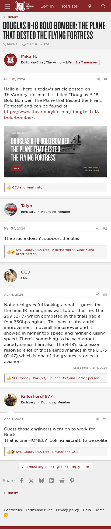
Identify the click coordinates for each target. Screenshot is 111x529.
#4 (105, 418)
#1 (105, 79)
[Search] (103, 6)
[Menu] (7, 6)
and (28, 187)
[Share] (98, 79)
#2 (105, 228)
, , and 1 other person (56, 251)
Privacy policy (67, 510)
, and (47, 451)
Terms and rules (39, 510)
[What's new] (89, 6)
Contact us (13, 510)
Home (100, 510)
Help (87, 510)
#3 (105, 294)
